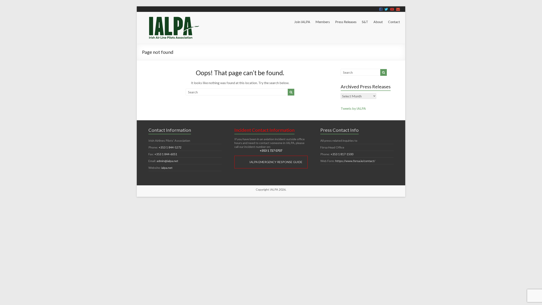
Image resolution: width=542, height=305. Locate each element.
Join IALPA (302, 22)
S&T (365, 22)
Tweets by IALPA (353, 108)
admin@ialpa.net (167, 161)
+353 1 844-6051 (165, 154)
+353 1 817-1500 (341, 154)
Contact (394, 22)
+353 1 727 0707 (271, 150)
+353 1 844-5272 (170, 147)
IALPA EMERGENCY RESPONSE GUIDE (275, 162)
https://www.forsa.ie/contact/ (355, 161)
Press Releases (346, 22)
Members (322, 22)
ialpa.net (167, 167)
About (378, 22)
